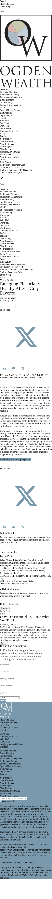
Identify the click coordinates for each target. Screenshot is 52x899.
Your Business (6, 141)
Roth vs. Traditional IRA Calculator (16, 170)
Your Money (6, 139)
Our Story (4, 123)
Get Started (5, 601)
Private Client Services (10, 105)
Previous (5, 608)
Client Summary (19, 798)
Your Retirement (7, 144)
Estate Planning (7, 100)
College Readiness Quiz (11, 172)
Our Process (5, 128)
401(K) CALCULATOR (11, 167)
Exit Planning (6, 113)
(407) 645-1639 (7, 4)
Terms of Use (28, 862)
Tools (2, 159)
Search (3, 1)
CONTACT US (7, 175)
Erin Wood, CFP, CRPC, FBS (19, 375)
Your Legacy (6, 146)
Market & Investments (10, 152)
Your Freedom (6, 149)
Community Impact (9, 131)
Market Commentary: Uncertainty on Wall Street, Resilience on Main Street (22, 571)
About (3, 118)
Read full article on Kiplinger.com (15, 459)
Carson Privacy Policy (10, 862)
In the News (5, 154)
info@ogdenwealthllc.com (12, 744)
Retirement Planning (9, 94)
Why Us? (4, 120)
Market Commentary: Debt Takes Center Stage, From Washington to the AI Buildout (24, 564)
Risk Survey (5, 162)
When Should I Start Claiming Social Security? (21, 560)
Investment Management (11, 97)
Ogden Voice (6, 115)
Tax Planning (6, 102)
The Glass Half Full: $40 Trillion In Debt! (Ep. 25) (23, 568)
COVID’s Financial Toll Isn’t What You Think (24, 618)
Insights (3, 136)
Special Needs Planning (11, 110)
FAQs (2, 133)
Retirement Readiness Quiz (12, 165)
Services (4, 89)
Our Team (4, 126)
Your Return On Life (9, 157)
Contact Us (5, 549)
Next (3, 643)
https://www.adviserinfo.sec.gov (17, 850)
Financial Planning (8, 92)
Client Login (6, 6)
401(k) (3, 107)
